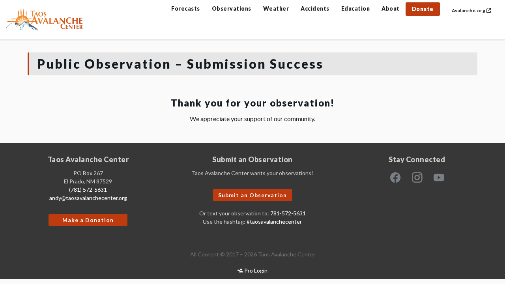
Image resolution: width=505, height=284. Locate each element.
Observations (231, 8)
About (391, 8)
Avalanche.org (469, 10)
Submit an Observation (252, 195)
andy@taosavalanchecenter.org (88, 197)
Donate (423, 9)
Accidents (315, 8)
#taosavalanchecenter (274, 221)
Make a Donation (88, 220)
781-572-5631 (288, 213)
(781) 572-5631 (88, 189)
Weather (276, 8)
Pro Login (255, 270)
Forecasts (185, 8)
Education (355, 8)
